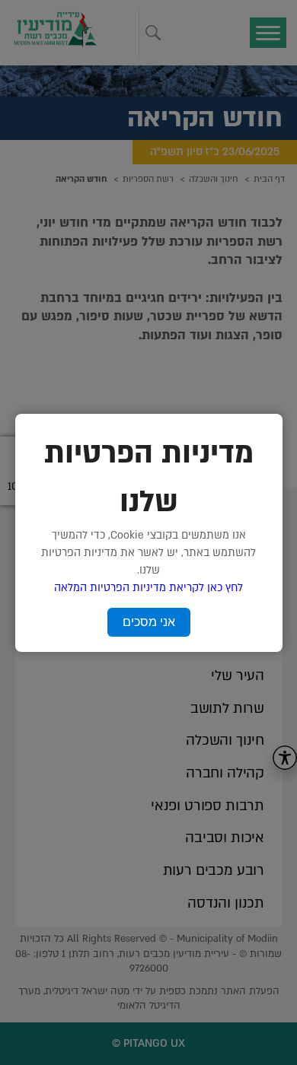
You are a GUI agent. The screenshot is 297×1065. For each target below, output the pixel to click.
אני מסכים (149, 621)
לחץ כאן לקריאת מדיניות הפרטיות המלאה (148, 587)
